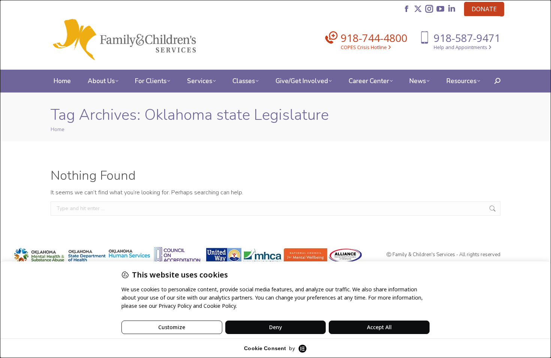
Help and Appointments (461, 47)
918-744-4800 (374, 38)
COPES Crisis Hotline (364, 47)
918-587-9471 (467, 38)
